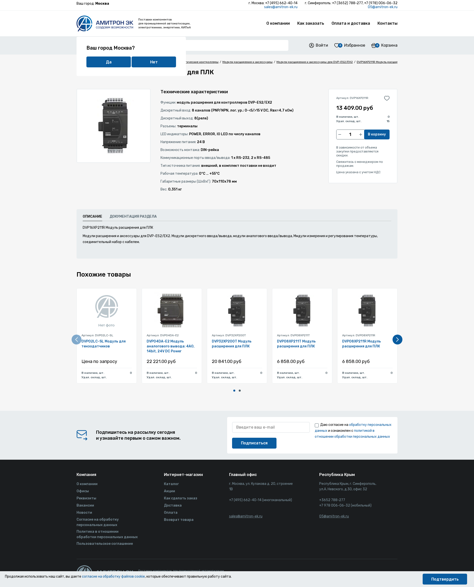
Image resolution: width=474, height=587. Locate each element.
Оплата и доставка (351, 23)
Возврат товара (179, 520)
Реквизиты (86, 498)
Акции (169, 491)
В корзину (377, 134)
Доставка (173, 505)
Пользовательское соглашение (105, 544)
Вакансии (85, 505)
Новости (84, 513)
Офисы (83, 491)
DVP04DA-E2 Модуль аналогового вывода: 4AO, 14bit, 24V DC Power (171, 346)
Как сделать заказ (180, 498)
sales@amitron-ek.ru (280, 7)
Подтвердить (445, 579)
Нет (154, 62)
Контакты (387, 23)
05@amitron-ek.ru (382, 7)
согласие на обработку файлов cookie (113, 576)
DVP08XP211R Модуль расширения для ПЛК (361, 343)
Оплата (171, 513)
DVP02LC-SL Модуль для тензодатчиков (103, 343)
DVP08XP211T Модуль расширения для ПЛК (296, 343)
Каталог (171, 484)
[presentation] (76, 339)
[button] (234, 391)
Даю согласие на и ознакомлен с (353, 431)
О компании (278, 23)
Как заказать (310, 23)
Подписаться (254, 443)
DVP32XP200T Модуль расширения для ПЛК (232, 343)
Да (109, 62)
